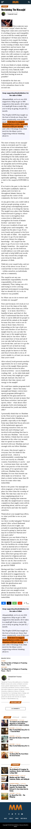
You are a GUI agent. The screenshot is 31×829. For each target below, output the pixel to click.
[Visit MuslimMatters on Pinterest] (15, 814)
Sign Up (15, 801)
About (5, 818)
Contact (11, 818)
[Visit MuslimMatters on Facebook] (9, 814)
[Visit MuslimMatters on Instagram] (18, 814)
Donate (17, 818)
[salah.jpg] (6, 26)
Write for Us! (24, 818)
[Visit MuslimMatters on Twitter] (12, 814)
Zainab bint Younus (12, 14)
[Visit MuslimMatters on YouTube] (22, 814)
